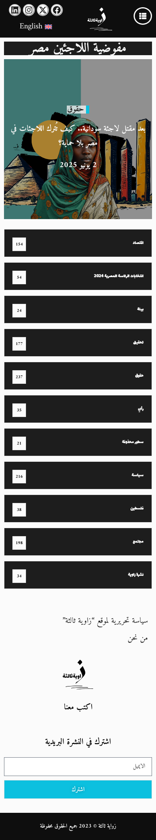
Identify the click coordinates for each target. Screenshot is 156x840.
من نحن (138, 638)
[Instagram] (29, 10)
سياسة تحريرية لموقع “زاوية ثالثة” (105, 621)
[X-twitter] (43, 10)
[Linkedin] (15, 10)
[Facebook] (57, 10)
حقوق (75, 109)
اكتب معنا (78, 707)
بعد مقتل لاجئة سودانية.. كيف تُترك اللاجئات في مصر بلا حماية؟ (78, 136)
